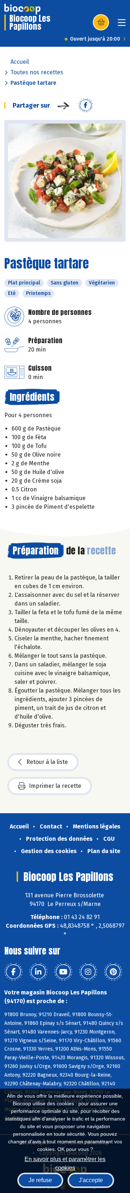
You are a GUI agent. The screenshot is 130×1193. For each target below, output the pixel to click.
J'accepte (91, 1180)
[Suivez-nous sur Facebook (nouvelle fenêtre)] (13, 972)
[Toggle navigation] (122, 24)
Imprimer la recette (55, 785)
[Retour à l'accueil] (22, 9)
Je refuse (40, 1180)
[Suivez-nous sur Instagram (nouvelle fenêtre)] (88, 972)
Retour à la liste (47, 761)
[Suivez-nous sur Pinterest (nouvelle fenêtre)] (113, 972)
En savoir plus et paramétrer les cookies (65, 1162)
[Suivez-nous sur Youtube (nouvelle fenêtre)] (63, 972)
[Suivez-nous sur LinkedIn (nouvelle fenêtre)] (38, 972)
